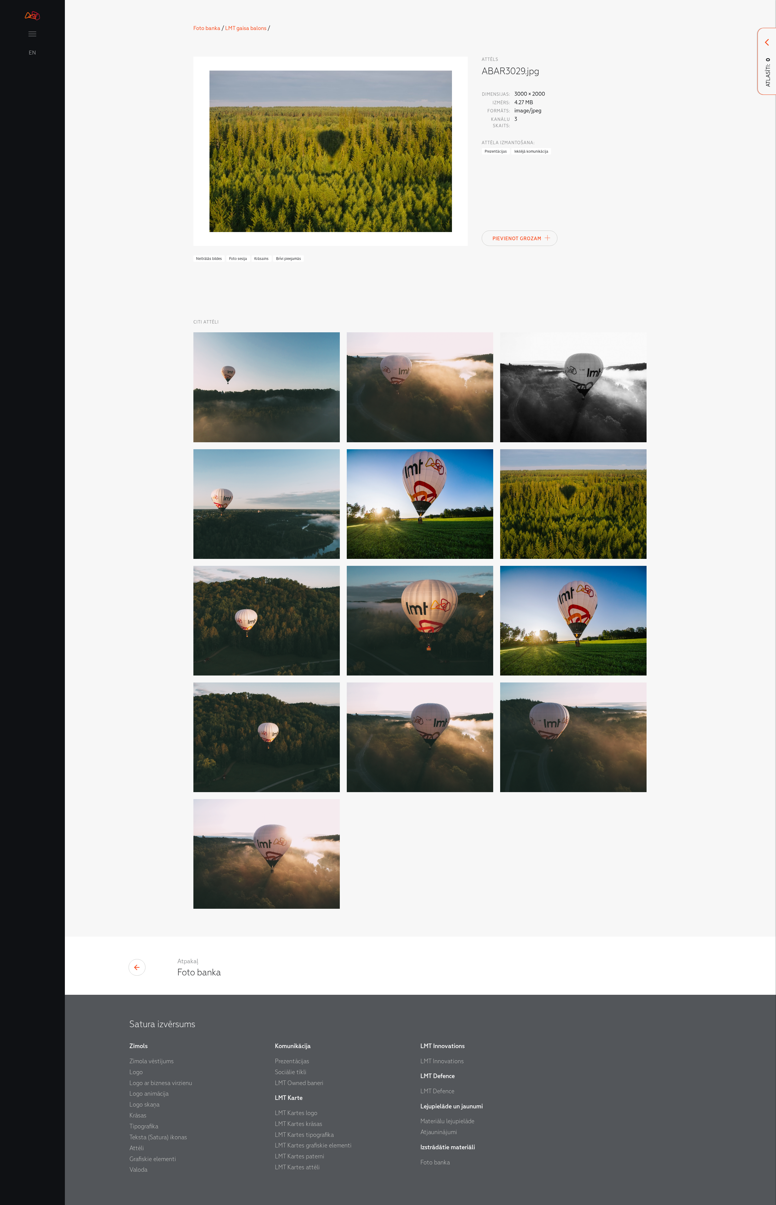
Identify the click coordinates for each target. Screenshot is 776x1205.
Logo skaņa (144, 1104)
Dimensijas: (496, 94)
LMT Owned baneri (299, 1083)
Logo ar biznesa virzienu (160, 1083)
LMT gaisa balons (245, 28)
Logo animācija (149, 1093)
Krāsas (137, 1115)
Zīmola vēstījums (151, 1061)
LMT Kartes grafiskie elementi (313, 1145)
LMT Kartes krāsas (298, 1124)
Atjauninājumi (438, 1132)
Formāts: (498, 111)
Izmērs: (501, 103)
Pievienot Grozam (517, 239)
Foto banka (206, 28)
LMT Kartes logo (296, 1113)
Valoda (138, 1169)
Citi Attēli (206, 322)
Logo (136, 1072)
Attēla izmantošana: (508, 143)
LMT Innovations (442, 1061)
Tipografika (143, 1126)
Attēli (136, 1148)
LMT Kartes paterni (299, 1156)
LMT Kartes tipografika (304, 1135)
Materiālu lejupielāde (447, 1121)
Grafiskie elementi (152, 1159)
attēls (490, 59)
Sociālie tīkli (290, 1072)
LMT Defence (437, 1091)
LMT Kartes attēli (297, 1167)
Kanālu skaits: (500, 123)
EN (32, 53)
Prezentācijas (292, 1061)
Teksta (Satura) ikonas (158, 1137)
